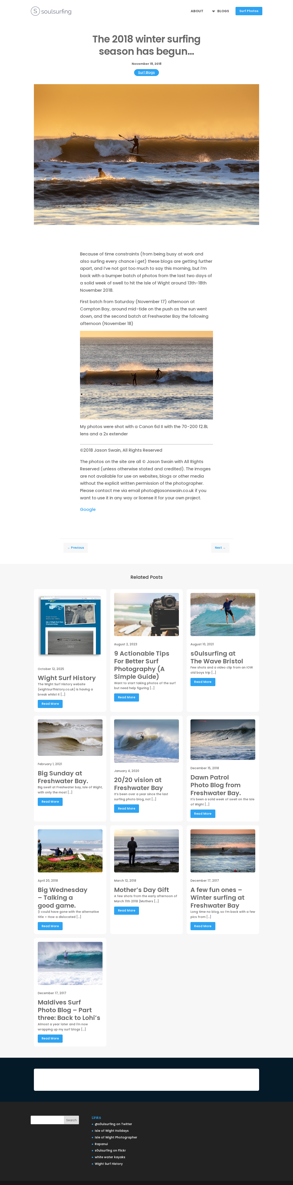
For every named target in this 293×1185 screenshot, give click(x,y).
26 (173, 394)
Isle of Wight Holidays (112, 1131)
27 (176, 394)
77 (115, 408)
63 (176, 401)
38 (85, 401)
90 (163, 408)
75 (108, 408)
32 (194, 394)
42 (100, 401)
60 (165, 401)
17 (140, 394)
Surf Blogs (146, 72)
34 (202, 394)
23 (162, 394)
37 (81, 401)
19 (147, 394)
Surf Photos (249, 11)
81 (130, 408)
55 (147, 401)
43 (103, 401)
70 (202, 401)
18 (143, 394)
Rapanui (101, 1144)
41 (96, 401)
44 (107, 401)
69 (198, 401)
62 (173, 401)
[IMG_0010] (146, 418)
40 (92, 401)
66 (187, 401)
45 (111, 401)
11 (118, 394)
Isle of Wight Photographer (116, 1137)
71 (205, 401)
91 (166, 408)
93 (174, 408)
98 (192, 408)
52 (136, 401)
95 (181, 408)
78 (119, 408)
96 (185, 408)
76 (112, 408)
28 (180, 394)
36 (209, 394)
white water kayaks (110, 1157)
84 (141, 408)
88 (155, 408)
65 (183, 401)
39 (89, 401)
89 (159, 408)
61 (169, 401)
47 (118, 401)
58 (158, 401)
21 (154, 394)
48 (121, 401)
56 (151, 401)
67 (191, 401)
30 (187, 394)
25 (169, 394)
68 (194, 401)
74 (104, 408)
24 (165, 394)
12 (121, 394)
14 (129, 394)
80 (126, 408)
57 (154, 401)
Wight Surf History (109, 1164)
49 (125, 401)
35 (205, 394)
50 (129, 401)
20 (151, 394)
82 (133, 408)
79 (123, 408)
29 (183, 394)
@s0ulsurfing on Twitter (113, 1124)
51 (132, 401)
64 (180, 401)
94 (177, 408)
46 (114, 401)
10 (114, 394)
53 (140, 401)
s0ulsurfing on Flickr (110, 1150)
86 (148, 408)
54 (143, 401)
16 (136, 394)
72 (209, 401)
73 (101, 408)
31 (191, 394)
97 (188, 408)
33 (198, 394)
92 (170, 408)
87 (152, 408)
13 (125, 394)
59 (162, 401)
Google (88, 509)
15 (132, 394)
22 (158, 394)
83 (137, 408)
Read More (50, 704)
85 (144, 408)
